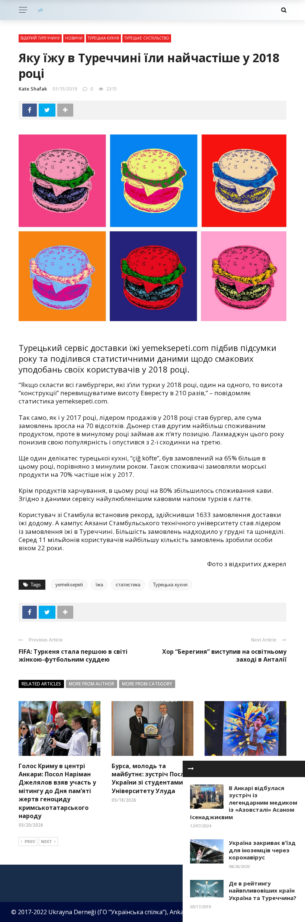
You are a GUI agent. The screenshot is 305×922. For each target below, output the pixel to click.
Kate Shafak (33, 88)
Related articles (41, 684)
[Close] (191, 769)
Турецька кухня (103, 38)
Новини (74, 38)
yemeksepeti (69, 584)
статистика (128, 584)
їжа (99, 584)
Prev (30, 841)
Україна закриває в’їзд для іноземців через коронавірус (262, 850)
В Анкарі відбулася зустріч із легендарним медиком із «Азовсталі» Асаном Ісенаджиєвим (243, 802)
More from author (91, 684)
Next (46, 841)
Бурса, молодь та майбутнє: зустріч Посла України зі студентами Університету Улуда (150, 778)
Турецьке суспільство (146, 38)
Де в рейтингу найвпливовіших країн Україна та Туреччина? (262, 891)
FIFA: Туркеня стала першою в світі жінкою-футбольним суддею (73, 655)
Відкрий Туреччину (40, 38)
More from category (147, 684)
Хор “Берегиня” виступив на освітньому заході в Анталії (224, 655)
